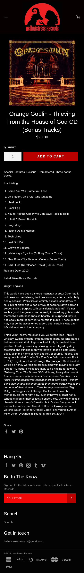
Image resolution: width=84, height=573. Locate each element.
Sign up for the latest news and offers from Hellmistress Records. (38, 486)
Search (8, 522)
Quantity (10, 147)
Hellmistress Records (22, 553)
